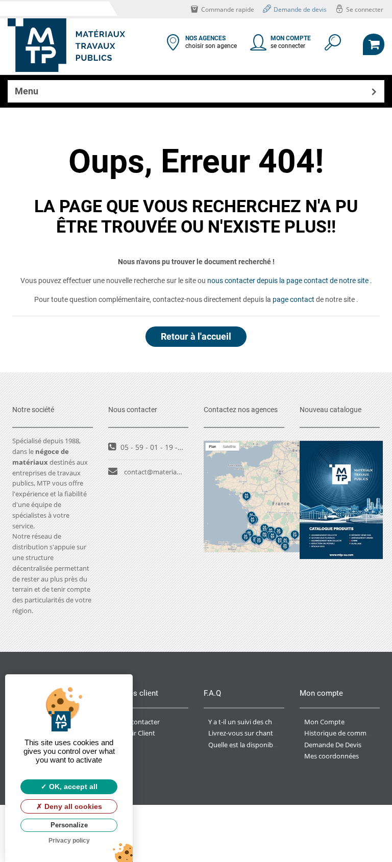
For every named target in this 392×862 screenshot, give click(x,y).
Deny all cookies (72, 806)
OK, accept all (72, 786)
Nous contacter (136, 721)
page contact (293, 299)
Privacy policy (69, 840)
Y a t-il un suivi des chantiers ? (253, 721)
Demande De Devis (332, 744)
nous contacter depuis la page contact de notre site (288, 280)
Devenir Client (134, 733)
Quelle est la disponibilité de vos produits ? (272, 744)
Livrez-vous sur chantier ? (246, 733)
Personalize (69, 825)
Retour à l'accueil (196, 336)
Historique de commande (343, 733)
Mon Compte (324, 721)
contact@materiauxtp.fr (160, 471)
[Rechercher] (332, 45)
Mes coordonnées (331, 755)
